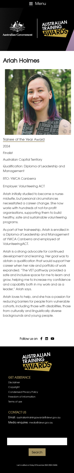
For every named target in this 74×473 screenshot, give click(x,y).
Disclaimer (14, 382)
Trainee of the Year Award (24, 139)
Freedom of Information (21, 396)
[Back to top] (66, 465)
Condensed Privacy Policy (23, 392)
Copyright (14, 387)
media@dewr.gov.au (41, 422)
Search (37, 452)
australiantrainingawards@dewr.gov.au (38, 417)
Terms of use (15, 401)
